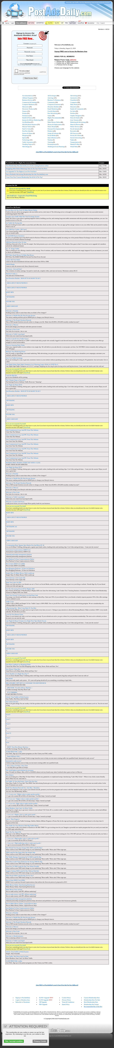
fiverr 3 (8, 728)
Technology (26, 140)
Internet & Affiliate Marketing (31, 120)
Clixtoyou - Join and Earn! (14, 269)
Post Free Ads (26, 131)
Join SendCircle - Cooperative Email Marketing (22, 196)
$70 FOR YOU (10, 301)
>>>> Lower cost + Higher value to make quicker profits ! (23, 794)
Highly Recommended (54, 118)
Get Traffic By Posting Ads (14, 223)
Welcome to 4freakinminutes (14, 936)
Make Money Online (54, 122)
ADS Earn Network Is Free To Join (16, 242)
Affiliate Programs (27, 98)
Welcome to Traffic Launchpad (15, 334)
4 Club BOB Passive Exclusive (15, 236)
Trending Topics (27, 144)
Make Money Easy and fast (14, 889)
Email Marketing (53, 109)
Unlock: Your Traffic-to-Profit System (17, 697)
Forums (24, 113)
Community (51, 102)
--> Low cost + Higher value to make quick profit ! (21, 814)
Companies (73, 102)
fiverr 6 (8, 714)
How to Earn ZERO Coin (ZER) (15, 564)
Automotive (73, 98)
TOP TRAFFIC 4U (11, 526)
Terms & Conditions (68, 1002)
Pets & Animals (74, 129)
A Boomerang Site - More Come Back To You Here (21, 608)
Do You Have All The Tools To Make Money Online (21, 210)
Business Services (27, 100)
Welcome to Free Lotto (13, 329)
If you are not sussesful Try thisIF (19, 188)
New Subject (9, 775)
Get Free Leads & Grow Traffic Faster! (17, 339)
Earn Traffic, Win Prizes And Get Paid (17, 956)
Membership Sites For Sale (92, 1000)
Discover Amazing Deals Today (15, 345)
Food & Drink (52, 111)
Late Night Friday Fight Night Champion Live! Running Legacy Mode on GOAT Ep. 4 (32, 364)
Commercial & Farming (29, 102)
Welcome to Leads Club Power (15, 501)
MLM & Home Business (29, 124)
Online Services (75, 126)
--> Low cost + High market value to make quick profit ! (22, 838)
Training (50, 142)
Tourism (50, 140)
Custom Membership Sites (92, 998)
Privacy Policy (66, 1000)
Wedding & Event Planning (56, 146)
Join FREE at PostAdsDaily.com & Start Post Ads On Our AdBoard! (57, 152)
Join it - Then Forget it (12, 819)
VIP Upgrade (43, 1002)
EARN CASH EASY (12, 306)
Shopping (25, 135)
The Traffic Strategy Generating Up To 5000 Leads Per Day (23, 857)
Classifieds (73, 100)
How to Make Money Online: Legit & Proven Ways (21, 903)
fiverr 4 (8, 724)
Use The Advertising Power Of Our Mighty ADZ (20, 589)
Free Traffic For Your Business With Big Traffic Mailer (22, 825)
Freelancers (25, 115)
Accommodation (27, 95)
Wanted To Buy (75, 144)
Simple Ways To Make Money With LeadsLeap (20, 573)
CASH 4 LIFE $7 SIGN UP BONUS (16, 287)
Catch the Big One (11, 375)
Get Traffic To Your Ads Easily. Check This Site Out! (21, 781)
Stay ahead (9, 678)
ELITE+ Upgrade (44, 998)
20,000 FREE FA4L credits (14, 752)
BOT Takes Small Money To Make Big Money (20, 255)
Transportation (74, 142)
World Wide (73, 146)
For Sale (72, 111)
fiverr (7, 742)
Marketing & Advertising (77, 122)
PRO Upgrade (43, 1004)
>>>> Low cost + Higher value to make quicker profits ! (22, 799)
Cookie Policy (66, 998)
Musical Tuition (27, 126)
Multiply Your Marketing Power (15, 351)
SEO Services (74, 133)
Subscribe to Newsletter (23, 1002)
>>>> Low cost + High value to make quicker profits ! (22, 803)
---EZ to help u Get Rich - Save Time (17, 765)
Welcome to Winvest (12, 325)
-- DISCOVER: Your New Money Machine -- (19, 688)
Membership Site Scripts (91, 1004)
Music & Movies (75, 124)
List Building (26, 122)
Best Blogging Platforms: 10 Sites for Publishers (20, 568)
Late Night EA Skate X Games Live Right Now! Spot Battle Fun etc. (26, 621)
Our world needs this (12, 702)
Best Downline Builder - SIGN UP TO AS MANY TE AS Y (23, 278)
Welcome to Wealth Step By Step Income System (20, 315)
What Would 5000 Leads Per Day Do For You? (20, 875)
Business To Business (54, 100)
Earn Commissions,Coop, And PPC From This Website (22, 430)
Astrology (51, 98)
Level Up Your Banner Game (14, 614)
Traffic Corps (10, 602)
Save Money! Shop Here (13, 669)
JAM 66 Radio (10, 264)
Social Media (52, 135)
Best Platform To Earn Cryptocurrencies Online (20, 559)
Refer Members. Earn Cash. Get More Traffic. (19, 808)
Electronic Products (28, 109)
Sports (24, 138)
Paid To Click (26, 129)
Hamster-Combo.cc (11, 274)
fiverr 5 (8, 719)
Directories (25, 107)
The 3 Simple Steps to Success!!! (15, 380)
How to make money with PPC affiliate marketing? (21, 894)
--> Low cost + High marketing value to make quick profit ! (23, 843)
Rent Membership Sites (91, 1002)
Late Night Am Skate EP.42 (14, 385)
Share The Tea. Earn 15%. (13, 832)
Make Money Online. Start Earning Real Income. (20, 885)
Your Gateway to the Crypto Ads (15, 578)
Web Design (26, 146)
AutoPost (30, 192)
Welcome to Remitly (12, 311)
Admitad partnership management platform (19, 554)
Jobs (49, 120)
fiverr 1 (8, 738)
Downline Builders (53, 107)
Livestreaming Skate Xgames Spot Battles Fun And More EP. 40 (25, 545)
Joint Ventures (74, 120)
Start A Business (52, 138)
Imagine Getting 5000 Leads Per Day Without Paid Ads (22, 871)
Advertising (73, 95)
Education (73, 107)
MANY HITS (10, 292)
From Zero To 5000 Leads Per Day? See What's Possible (22, 866)
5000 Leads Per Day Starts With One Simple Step (20, 852)
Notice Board (52, 126)
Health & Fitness (27, 118)
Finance (24, 111)
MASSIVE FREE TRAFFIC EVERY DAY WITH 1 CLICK (23, 463)
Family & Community (76, 109)
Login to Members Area (23, 1000)
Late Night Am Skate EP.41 (14, 467)
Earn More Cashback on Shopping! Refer (18, 664)
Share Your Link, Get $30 (13, 582)
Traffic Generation (27, 142)
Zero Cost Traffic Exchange (14, 358)
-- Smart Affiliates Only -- (13, 756)
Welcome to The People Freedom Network (18, 320)
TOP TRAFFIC (10, 297)
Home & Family (75, 118)
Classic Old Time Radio (13, 260)
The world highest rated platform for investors (19, 770)
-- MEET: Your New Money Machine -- (17, 747)
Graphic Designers (75, 115)
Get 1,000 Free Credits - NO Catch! (16, 229)
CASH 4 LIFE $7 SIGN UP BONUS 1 (17, 283)
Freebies (72, 113)
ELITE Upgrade (44, 1000)
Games (50, 115)
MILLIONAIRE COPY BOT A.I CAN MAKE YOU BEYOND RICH (26, 683)
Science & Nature (27, 133)
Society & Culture (75, 135)
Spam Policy (66, 1004)
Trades (72, 140)
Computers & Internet (54, 104)
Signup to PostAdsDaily (23, 998)
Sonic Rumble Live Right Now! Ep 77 (17, 674)
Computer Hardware (28, 104)
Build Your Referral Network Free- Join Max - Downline (23, 788)
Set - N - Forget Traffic (12, 249)
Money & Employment (55, 124)
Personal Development (54, 129)
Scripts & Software (53, 133)
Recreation (73, 131)
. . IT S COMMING (11, 692)
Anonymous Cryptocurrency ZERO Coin (18, 550)
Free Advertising (53, 113)
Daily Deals (73, 104)
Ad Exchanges (52, 95)
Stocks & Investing (76, 138)
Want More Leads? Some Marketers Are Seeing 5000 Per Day (24, 862)
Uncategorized (52, 144)
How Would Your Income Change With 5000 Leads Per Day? (24, 848)
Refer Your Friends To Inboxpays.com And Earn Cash (22, 595)
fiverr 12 (8, 733)
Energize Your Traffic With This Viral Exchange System (22, 216)
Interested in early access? (13, 761)
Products (50, 131)
